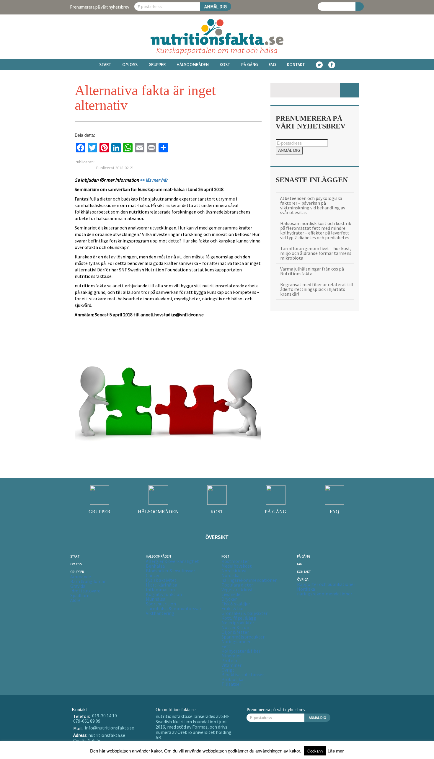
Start (105, 64)
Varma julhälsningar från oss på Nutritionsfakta (312, 271)
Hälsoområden (193, 64)
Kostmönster (235, 561)
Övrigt (227, 670)
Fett (225, 646)
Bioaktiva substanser (242, 674)
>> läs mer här (154, 180)
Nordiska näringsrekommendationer (249, 577)
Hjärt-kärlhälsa (161, 585)
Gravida (77, 586)
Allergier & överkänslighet (172, 561)
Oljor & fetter (235, 632)
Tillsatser (231, 684)
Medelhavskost (236, 566)
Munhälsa (155, 599)
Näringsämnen (236, 641)
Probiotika (232, 679)
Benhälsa (155, 566)
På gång (249, 64)
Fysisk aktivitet (161, 580)
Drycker (229, 599)
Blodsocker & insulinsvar (170, 571)
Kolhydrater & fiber (240, 651)
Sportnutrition (161, 604)
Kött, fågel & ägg (238, 618)
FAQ (272, 64)
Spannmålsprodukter (243, 637)
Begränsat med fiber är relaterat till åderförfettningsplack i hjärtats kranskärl (316, 289)
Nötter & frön (235, 627)
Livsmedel (231, 594)
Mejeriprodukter (237, 623)
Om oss (130, 64)
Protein (229, 660)
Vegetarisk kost (237, 589)
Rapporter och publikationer (326, 584)
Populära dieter (237, 585)
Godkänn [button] (315, 751)
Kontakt (296, 64)
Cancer (153, 575)
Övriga (302, 579)
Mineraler (231, 656)
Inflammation (160, 589)
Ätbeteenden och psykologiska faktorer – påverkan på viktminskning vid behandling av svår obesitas (312, 205)
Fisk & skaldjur (235, 604)
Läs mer (335, 750)
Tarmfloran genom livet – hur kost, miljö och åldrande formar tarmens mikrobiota (315, 253)
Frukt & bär (232, 608)
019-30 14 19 (104, 716)
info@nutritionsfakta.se (109, 728)
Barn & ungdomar (88, 581)
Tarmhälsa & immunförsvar (173, 608)
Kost (225, 64)
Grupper (157, 64)
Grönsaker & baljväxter (244, 613)
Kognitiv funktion (164, 594)
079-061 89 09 (86, 721)
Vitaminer (231, 665)
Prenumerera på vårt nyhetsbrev (99, 7)
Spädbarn (79, 595)
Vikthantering (160, 613)
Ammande (80, 576)
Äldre (75, 600)
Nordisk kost (234, 571)
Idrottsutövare (85, 591)
